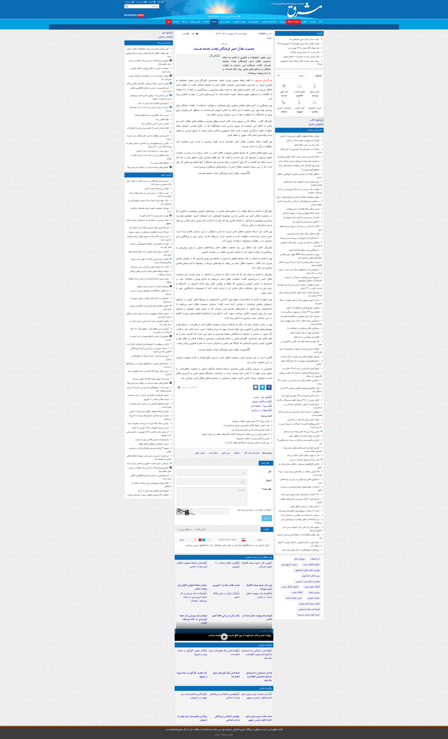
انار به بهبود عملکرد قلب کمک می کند (303, 455)
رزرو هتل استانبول (311, 576)
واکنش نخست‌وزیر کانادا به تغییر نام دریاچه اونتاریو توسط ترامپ (151, 260)
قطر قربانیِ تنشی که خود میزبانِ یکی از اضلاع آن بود (149, 129)
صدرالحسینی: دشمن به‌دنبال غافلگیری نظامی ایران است (151, 89)
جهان (304, 21)
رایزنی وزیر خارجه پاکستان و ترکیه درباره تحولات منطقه (150, 280)
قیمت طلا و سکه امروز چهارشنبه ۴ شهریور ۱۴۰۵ (298, 43)
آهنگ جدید (297, 592)
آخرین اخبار (166, 175)
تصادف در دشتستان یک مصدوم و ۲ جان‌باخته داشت (301, 151)
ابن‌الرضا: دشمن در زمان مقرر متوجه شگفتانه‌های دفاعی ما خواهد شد (149, 457)
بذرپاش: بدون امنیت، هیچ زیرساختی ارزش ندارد (148, 463)
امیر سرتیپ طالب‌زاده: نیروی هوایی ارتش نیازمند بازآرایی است (149, 238)
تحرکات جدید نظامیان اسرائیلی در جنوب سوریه (149, 232)
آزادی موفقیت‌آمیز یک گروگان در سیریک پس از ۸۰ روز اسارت (300, 425)
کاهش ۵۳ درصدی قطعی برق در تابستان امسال (148, 495)
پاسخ (182, 539)
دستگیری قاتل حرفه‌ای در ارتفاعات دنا (303, 328)
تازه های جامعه (315, 130)
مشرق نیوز (297, 9)
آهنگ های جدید (312, 587)
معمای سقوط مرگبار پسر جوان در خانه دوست (299, 356)
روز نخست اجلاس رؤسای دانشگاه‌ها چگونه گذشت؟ (247, 442)
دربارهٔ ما (128, 2)
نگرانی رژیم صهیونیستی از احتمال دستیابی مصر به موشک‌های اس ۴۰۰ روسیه (149, 145)
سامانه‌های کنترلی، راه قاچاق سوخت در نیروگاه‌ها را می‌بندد (149, 365)
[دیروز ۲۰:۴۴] (191, 602)
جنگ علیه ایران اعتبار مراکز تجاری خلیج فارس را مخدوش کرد (150, 202)
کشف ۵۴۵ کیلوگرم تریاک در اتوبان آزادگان (301, 213)
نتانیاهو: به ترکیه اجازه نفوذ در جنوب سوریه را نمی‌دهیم (151, 300)
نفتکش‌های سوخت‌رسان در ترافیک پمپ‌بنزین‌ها (148, 167)
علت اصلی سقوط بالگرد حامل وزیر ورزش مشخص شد (246, 425)
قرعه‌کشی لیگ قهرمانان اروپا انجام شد (226, 675)
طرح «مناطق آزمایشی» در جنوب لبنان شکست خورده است (150, 405)
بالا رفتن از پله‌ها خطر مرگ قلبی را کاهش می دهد (301, 343)
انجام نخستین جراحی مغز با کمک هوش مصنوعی (298, 156)
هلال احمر (213, 453)
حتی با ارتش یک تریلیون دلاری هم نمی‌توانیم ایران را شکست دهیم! (151, 97)
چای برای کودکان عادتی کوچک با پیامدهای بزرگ (298, 165)
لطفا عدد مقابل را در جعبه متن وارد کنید (254, 510)
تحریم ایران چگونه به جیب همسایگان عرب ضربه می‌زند (149, 137)
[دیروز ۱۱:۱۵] (191, 659)
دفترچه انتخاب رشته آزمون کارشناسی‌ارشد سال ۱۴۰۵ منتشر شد (300, 294)
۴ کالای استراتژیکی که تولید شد (305, 222)
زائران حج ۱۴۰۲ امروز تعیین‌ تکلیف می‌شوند (251, 421)
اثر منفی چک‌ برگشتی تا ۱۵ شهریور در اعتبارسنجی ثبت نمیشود (149, 433)
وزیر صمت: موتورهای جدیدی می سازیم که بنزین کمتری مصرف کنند (149, 389)
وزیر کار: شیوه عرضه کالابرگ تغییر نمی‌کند (259, 587)
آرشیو (151, 2)
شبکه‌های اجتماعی (269, 21)
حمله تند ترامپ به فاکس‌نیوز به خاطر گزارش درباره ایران (151, 70)
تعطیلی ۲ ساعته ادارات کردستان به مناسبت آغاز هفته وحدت (300, 413)
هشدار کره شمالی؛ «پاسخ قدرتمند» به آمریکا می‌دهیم (151, 417)
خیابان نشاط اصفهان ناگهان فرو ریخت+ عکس (299, 136)
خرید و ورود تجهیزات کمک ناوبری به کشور (150, 427)
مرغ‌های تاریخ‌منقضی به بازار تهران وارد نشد (300, 550)
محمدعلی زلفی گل (252, 453)
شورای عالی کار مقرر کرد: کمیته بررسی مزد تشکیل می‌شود (302, 528)
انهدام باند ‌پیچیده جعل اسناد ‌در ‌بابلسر (302, 140)
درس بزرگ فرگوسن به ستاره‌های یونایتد (152, 115)
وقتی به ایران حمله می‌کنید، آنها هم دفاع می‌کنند (147, 83)
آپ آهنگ (315, 559)
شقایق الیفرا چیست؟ (310, 169)
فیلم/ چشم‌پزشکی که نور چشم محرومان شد (250, 429)
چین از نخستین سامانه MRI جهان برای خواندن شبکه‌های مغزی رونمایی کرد (301, 256)
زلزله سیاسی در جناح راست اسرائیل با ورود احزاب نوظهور (149, 221)
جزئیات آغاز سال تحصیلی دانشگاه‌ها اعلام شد (299, 316)
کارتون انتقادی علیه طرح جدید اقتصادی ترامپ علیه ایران (151, 307)
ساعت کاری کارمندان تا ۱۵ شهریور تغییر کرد (300, 395)
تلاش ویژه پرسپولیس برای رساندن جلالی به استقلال (151, 484)
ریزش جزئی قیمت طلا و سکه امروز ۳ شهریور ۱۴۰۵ (301, 62)
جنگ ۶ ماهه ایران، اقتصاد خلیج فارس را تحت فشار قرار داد (151, 245)
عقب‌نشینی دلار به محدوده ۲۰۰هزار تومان (301, 56)
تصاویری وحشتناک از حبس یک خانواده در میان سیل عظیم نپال (150, 62)
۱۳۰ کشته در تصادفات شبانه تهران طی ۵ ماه (300, 494)
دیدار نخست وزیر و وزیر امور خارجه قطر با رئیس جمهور (259, 718)
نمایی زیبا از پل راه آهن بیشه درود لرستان (301, 431)
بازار (168, 21)
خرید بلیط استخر (294, 598)
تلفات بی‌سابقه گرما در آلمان (156, 188)
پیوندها (176, 21)
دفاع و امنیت (253, 21)
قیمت (319, 33)
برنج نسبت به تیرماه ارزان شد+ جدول (152, 151)
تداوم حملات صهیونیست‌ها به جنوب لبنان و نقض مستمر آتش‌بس (149, 315)
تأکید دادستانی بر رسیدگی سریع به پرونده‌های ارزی (300, 228)
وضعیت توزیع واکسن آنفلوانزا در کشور (302, 307)
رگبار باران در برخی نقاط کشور (306, 145)
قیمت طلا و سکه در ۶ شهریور (226, 585)
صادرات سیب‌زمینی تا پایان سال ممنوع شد (301, 217)
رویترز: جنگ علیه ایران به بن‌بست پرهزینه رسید (148, 423)
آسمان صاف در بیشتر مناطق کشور (304, 506)
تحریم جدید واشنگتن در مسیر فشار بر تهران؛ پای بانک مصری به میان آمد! (149, 182)
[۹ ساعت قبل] (223, 602)
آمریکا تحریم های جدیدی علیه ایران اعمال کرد (149, 227)
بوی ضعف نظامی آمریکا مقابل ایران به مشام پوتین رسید (149, 54)
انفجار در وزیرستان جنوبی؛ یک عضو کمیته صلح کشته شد (150, 253)
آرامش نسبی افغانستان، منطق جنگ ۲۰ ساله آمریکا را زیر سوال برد (151, 330)
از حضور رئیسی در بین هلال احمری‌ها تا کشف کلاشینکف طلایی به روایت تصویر (236, 434)
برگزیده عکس (265, 688)
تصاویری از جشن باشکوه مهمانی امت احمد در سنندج (151, 338)
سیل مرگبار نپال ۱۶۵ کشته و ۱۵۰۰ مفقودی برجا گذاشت (150, 373)
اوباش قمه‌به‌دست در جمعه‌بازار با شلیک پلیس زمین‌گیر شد (150, 77)
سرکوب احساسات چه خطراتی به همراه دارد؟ (300, 515)
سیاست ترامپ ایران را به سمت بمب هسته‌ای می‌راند (151, 109)
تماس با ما (140, 2)
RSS (159, 2)
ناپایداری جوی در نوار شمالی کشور (304, 332)
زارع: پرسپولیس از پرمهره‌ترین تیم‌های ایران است (147, 344)
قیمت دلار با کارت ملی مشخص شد (304, 39)
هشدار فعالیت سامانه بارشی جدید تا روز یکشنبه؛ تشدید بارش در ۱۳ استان (299, 286)
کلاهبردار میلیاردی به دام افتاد (306, 337)
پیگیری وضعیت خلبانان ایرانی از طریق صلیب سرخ (297, 197)
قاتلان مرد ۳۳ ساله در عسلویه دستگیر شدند (300, 312)
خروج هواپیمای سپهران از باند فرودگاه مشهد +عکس (301, 362)
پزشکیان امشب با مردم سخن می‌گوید (153, 286)
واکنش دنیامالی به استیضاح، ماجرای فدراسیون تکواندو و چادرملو (259, 676)
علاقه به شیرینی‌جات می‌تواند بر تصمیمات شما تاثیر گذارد (300, 350)
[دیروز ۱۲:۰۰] (191, 702)
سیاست (313, 21)
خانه (320, 21)
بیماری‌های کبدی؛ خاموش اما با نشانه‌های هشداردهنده (303, 183)
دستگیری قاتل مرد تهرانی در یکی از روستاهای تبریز (301, 481)
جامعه (214, 21)
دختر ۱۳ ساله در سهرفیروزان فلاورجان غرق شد (298, 511)
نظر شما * (266, 489)
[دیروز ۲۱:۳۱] (256, 659)
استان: (318, 76)
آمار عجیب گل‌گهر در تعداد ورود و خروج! (192, 675)
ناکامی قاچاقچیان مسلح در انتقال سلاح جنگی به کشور (300, 465)
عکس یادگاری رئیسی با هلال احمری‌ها (253, 438)
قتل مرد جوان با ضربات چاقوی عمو (304, 436)
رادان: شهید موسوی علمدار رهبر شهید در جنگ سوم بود (300, 301)
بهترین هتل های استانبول (307, 570)
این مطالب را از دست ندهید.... (257, 557)
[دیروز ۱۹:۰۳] (256, 702)
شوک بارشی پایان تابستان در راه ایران (303, 419)
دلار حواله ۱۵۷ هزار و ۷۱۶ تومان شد (303, 48)
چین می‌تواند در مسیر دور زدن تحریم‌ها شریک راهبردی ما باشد (150, 194)
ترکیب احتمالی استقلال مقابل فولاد (153, 444)
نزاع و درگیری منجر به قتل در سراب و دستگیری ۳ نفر (299, 441)
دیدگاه (184, 21)
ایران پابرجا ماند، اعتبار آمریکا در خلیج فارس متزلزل (151, 357)
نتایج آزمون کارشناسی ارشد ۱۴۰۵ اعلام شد (300, 368)
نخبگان (237, 453)
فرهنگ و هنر (225, 21)
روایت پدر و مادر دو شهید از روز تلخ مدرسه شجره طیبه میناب (239, 635)
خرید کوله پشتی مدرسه (309, 615)
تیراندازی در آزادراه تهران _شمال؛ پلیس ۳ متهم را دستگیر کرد (300, 544)
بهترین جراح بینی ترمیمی (308, 581)
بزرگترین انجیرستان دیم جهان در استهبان (192, 718)
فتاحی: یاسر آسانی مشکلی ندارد (155, 123)
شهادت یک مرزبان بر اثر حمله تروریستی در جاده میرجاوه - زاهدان (300, 191)
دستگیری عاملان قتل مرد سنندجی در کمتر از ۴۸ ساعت (300, 382)
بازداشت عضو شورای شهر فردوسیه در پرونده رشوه (301, 488)
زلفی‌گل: (224, 44)
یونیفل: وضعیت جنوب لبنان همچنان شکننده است (151, 210)
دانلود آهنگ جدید (311, 564)
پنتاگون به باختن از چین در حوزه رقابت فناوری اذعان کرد (301, 244)
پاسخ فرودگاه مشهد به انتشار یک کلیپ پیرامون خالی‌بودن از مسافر (300, 374)
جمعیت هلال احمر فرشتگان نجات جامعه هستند (224, 49)
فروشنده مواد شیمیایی (309, 609)
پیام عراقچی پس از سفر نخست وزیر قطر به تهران (151, 157)
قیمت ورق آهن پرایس (309, 603)
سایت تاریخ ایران (289, 564)
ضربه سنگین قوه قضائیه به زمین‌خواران (302, 209)
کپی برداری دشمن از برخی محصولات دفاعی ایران (148, 48)
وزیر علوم (225, 453)
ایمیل (268, 480)
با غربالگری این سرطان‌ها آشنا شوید (304, 250)
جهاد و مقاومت (239, 21)
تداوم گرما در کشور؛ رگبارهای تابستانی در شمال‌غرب (303, 406)
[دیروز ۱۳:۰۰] (223, 702)
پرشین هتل (314, 592)
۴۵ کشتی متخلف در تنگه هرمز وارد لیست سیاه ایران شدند (300, 473)
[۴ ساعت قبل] (256, 602)
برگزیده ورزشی (265, 645)
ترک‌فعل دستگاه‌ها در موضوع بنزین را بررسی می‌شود (151, 292)
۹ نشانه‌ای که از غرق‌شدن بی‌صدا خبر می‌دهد (299, 238)
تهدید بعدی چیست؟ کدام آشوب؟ (154, 215)
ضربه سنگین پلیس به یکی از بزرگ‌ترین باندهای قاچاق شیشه (300, 263)
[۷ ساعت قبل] (224, 637)
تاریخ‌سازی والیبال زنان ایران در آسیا (153, 103)
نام (269, 471)
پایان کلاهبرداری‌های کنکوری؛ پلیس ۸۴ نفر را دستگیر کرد (301, 389)
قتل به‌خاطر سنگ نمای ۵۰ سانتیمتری (303, 233)
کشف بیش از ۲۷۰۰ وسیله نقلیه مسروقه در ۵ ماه (298, 400)
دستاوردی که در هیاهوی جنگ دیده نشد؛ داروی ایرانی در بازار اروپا (300, 271)
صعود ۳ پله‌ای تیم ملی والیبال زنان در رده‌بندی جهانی (150, 450)
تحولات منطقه (293, 21)
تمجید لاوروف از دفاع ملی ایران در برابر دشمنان (148, 395)
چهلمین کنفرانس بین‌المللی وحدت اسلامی (227, 718)
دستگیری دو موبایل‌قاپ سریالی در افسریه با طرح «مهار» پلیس (299, 203)
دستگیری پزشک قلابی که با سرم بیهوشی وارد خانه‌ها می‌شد (301, 322)
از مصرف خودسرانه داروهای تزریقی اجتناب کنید (298, 161)
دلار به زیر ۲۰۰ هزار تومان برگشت (304, 52)
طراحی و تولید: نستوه (224, 734)
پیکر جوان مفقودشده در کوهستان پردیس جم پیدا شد (299, 536)
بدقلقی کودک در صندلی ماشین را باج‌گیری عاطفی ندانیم (299, 175)
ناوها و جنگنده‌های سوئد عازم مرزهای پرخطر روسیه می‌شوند (151, 273)
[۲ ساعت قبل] (256, 571)
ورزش (282, 21)
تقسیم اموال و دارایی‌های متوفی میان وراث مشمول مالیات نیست (302, 449)
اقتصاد (206, 21)
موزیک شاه (300, 559)
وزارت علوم (199, 453)
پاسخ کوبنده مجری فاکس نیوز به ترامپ (152, 439)
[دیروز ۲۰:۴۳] (223, 659)
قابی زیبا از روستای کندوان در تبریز (304, 459)
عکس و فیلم (195, 21)
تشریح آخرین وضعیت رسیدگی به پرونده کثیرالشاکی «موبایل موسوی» (303, 279)
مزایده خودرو (314, 598)
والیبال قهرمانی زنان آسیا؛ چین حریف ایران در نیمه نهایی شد (150, 322)
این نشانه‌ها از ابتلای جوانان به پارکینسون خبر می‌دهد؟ (301, 521)
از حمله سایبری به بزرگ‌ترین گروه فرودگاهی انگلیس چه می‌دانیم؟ (151, 350)
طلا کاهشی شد (162, 119)
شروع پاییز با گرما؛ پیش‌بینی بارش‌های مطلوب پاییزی (301, 500)
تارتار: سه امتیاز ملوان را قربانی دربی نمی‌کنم (150, 267)
